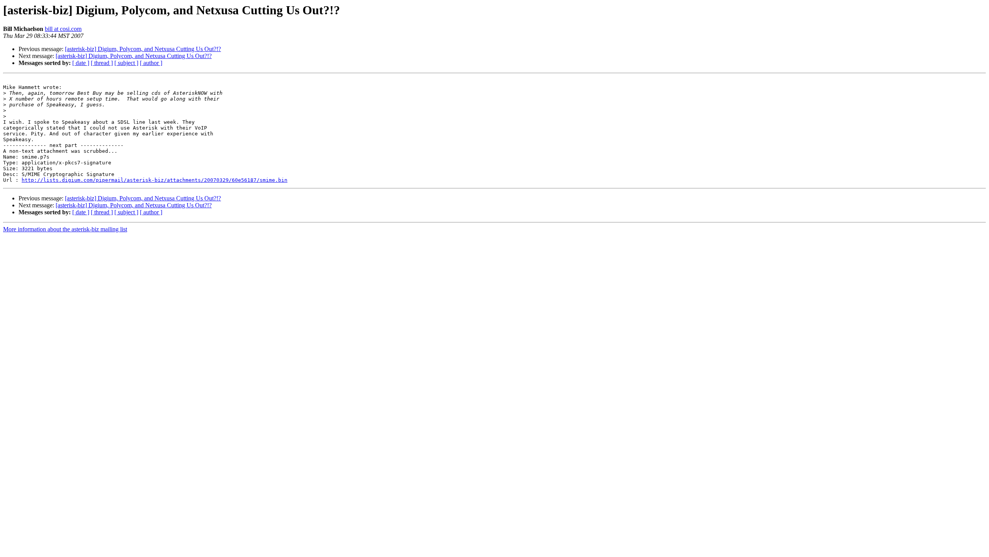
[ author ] (151, 63)
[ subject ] (126, 63)
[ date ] (80, 63)
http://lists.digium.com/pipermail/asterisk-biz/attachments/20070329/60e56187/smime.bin (154, 180)
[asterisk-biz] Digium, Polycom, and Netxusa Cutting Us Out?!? (143, 49)
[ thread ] (102, 63)
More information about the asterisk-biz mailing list (65, 229)
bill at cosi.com (63, 29)
